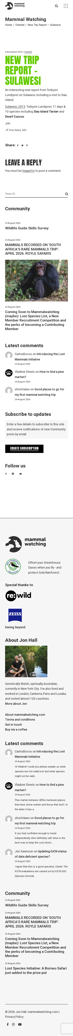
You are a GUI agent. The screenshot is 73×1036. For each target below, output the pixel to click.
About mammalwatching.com (25, 715)
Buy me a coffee (16, 730)
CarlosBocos (23, 354)
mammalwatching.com (43, 1012)
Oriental (19, 25)
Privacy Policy (14, 1017)
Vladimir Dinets (25, 372)
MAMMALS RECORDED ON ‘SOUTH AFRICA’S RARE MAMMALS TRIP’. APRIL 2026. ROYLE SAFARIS (33, 249)
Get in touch (13, 725)
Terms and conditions (20, 720)
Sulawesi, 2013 (15, 107)
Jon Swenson (24, 851)
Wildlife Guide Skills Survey (27, 228)
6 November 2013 (13, 51)
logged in (28, 171)
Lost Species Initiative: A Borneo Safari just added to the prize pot (36, 970)
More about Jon (16, 704)
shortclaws (22, 389)
